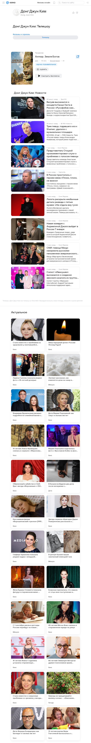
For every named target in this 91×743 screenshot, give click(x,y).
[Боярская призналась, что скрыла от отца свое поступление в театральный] (63, 582)
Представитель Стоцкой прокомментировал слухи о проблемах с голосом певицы (62, 154)
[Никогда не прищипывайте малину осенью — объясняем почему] (63, 688)
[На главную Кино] (12, 2)
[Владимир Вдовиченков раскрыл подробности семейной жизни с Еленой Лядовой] (27, 405)
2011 (36, 61)
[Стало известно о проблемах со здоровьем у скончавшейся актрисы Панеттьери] (27, 335)
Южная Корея (55, 61)
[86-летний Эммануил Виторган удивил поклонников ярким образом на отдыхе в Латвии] (63, 653)
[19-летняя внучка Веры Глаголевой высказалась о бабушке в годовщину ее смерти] (63, 723)
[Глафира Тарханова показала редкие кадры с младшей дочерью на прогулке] (27, 547)
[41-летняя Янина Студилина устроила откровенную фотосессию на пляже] (27, 653)
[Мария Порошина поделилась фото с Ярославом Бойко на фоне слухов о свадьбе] (63, 441)
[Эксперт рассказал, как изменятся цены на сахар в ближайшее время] (63, 370)
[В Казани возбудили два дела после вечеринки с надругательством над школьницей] (63, 476)
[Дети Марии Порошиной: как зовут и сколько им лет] (63, 405)
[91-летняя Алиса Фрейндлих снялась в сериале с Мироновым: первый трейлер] (27, 441)
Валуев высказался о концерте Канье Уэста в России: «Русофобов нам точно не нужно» (60, 105)
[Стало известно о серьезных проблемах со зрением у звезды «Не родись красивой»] (27, 688)
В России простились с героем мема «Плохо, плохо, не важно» (62, 178)
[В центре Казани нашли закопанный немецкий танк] (63, 547)
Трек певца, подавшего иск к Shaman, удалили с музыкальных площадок (62, 129)
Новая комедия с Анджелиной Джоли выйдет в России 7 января (62, 226)
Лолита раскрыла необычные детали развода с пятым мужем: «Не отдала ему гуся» (62, 202)
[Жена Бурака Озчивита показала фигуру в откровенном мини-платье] (27, 582)
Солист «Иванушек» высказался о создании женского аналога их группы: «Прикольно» (62, 275)
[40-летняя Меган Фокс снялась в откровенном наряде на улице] (63, 617)
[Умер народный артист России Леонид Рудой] (63, 335)
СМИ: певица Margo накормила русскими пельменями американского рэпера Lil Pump (62, 251)
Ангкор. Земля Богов (47, 56)
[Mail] (7, 2)
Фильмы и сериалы (21, 34)
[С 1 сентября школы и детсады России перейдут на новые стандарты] (27, 617)
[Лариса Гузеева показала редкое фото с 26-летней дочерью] (27, 370)
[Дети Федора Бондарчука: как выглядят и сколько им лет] (27, 723)
